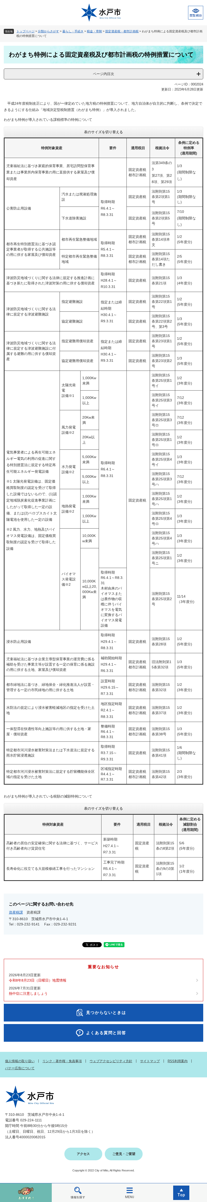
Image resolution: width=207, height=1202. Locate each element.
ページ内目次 (103, 74)
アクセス (83, 1154)
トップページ (25, 31)
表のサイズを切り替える (103, 132)
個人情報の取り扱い (20, 1061)
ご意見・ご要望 (123, 1154)
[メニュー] (129, 1192)
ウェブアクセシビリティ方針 (111, 1061)
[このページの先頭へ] (181, 1192)
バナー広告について (20, 1068)
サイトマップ (150, 1061)
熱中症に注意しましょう (28, 993)
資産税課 (16, 912)
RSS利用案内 (178, 1061)
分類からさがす (48, 31)
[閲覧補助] (195, 12)
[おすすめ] (26, 1192)
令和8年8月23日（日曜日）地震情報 (37, 980)
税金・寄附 (94, 31)
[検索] (78, 1192)
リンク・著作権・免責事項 (62, 1061)
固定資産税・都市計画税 (122, 31)
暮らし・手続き (73, 31)
